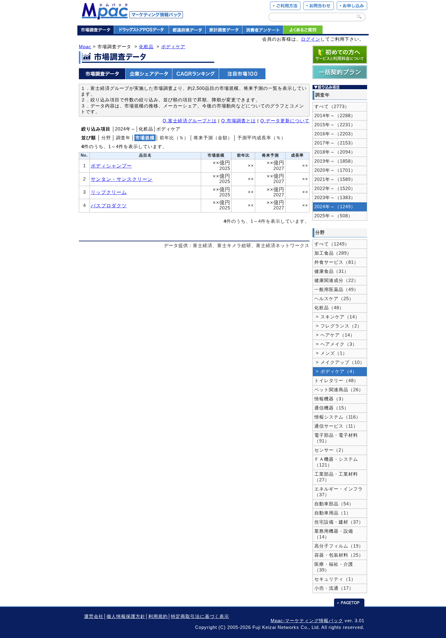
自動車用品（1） (332, 513)
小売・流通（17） (334, 588)
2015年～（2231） (335, 124)
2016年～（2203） (335, 133)
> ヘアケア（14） (334, 335)
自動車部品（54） (334, 503)
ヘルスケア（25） (334, 298)
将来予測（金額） (213, 137)
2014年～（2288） (335, 115)
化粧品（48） (329, 307)
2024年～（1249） (335, 206)
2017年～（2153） (335, 143)
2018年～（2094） (335, 152)
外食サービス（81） (336, 262)
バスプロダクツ (109, 205)
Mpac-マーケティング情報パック (307, 620)
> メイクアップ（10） (339, 362)
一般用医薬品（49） (336, 289)
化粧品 (146, 46)
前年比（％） (174, 137)
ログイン (310, 39)
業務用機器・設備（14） (333, 534)
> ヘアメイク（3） (335, 344)
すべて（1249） (332, 244)
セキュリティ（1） (335, 579)
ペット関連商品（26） (338, 389)
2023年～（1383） (335, 197)
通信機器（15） (331, 408)
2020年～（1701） (335, 170)
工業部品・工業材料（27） (336, 477)
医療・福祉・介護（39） (333, 567)
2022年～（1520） (335, 188)
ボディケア (173, 46)
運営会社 (93, 616)
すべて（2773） (332, 106)
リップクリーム (109, 192)
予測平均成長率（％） (261, 137)
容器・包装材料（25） (338, 555)
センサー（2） (330, 450)
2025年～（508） (333, 215)
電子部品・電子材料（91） (336, 438)
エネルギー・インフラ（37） (338, 492)
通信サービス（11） (336, 426)
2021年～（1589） (335, 179)
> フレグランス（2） (338, 326)
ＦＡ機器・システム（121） (336, 462)
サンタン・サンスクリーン (122, 179)
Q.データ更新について (284, 120)
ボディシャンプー (111, 165)
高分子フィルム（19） (338, 546)
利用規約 (158, 616)
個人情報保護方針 (125, 616)
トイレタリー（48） (336, 380)
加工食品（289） (333, 253)
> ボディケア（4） (335, 371)
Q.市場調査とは (238, 120)
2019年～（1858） (335, 161)
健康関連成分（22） (336, 280)
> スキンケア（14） (337, 316)
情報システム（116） (337, 417)
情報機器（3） (330, 398)
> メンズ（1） (330, 353)
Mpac (85, 46)
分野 (106, 137)
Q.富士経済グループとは (190, 120)
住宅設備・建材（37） (338, 522)
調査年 (123, 137)
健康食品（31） (331, 271)
